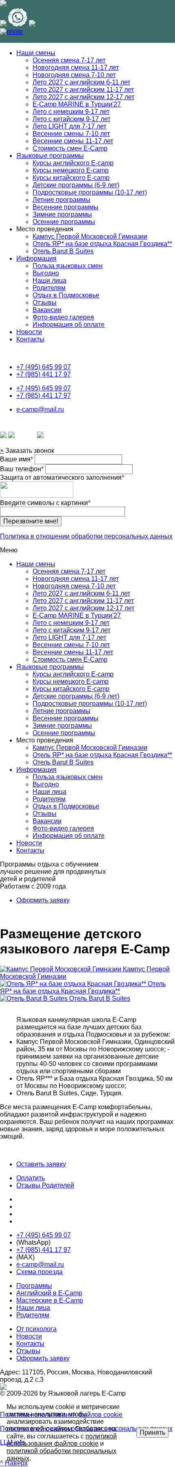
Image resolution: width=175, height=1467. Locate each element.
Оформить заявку (43, 900)
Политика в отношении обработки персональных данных (86, 536)
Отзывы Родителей (45, 1185)
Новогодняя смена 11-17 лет (76, 67)
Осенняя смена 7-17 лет (69, 60)
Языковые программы (50, 155)
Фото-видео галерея (63, 317)
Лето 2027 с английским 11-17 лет (83, 89)
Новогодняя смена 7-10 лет (74, 74)
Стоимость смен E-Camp (70, 148)
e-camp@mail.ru (40, 409)
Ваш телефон (22, 468)
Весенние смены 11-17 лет (73, 140)
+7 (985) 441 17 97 (43, 374)
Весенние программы (65, 207)
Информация (36, 258)
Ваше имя (16, 459)
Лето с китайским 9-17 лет (71, 118)
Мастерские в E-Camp (49, 1300)
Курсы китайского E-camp (71, 177)
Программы (34, 1285)
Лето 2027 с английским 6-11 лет (81, 82)
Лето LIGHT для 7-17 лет (69, 126)
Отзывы (45, 302)
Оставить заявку (41, 1164)
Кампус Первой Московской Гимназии (90, 236)
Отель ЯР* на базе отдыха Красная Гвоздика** (102, 243)
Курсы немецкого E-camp (71, 170)
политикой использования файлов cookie (62, 1440)
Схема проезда (39, 1271)
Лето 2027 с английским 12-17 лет (83, 96)
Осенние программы (64, 221)
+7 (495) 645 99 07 (43, 366)
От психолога (36, 1328)
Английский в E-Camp (49, 1293)
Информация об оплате (69, 324)
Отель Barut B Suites (63, 251)
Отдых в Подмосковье (66, 295)
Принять (152, 1432)
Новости (29, 331)
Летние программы (61, 199)
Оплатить (30, 1177)
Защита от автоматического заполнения (62, 477)
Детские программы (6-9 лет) (76, 185)
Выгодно (46, 273)
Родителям (49, 287)
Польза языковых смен (68, 265)
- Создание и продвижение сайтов (93, 1386)
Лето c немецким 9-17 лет (71, 111)
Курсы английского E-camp (73, 163)
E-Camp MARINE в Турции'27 (77, 104)
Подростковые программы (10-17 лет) (90, 192)
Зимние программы (62, 214)
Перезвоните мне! (30, 521)
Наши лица (49, 280)
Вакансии (47, 309)
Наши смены (35, 52)
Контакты (30, 339)
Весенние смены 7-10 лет (71, 133)
